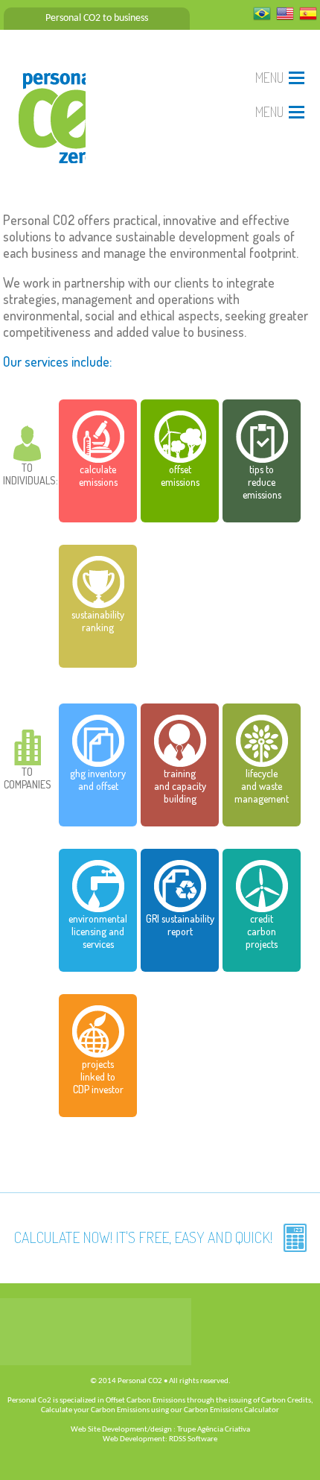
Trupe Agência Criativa (213, 1430)
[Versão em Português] (262, 18)
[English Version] (285, 18)
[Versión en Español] (308, 18)
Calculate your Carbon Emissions (95, 1410)
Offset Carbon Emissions (145, 1401)
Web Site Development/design (121, 1430)
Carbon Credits (286, 1401)
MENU (269, 77)
